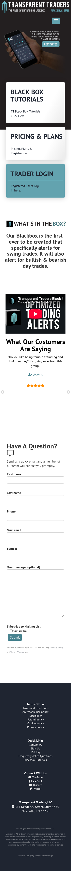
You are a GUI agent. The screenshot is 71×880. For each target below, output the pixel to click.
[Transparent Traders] (35, 7)
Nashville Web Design (44, 855)
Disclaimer (35, 716)
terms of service (56, 845)
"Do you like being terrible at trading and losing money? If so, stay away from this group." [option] (35, 366)
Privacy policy (35, 727)
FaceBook (36, 781)
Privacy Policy (57, 647)
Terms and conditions (36, 708)
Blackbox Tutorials (35, 760)
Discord (37, 785)
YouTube (37, 777)
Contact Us (35, 744)
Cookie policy (35, 723)
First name (14, 474)
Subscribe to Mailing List (24, 628)
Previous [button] (3, 392)
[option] (35, 52)
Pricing (35, 752)
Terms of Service (17, 652)
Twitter (36, 788)
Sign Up (35, 748)
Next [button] (68, 392)
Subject (12, 549)
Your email (14, 530)
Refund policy (35, 719)
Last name (14, 493)
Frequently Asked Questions (35, 756)
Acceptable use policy (35, 712)
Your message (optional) (23, 567)
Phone (11, 511)
